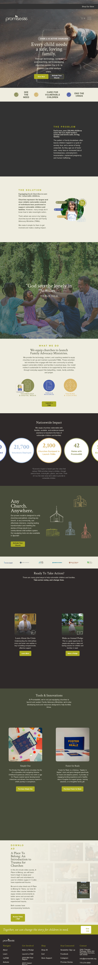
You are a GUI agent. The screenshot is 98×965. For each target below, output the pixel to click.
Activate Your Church (57, 76)
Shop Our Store (88, 6)
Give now (87, 929)
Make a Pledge (73, 653)
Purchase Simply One (25, 789)
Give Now (41, 76)
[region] (49, 635)
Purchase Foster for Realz (72, 789)
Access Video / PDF (18, 917)
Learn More (25, 653)
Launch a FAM (49, 404)
